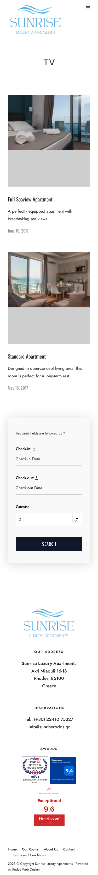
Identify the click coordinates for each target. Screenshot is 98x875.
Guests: (22, 507)
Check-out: (27, 478)
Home (12, 849)
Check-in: (25, 449)
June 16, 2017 (18, 231)
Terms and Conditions (29, 855)
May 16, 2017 (18, 388)
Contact (69, 849)
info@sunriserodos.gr (49, 727)
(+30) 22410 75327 (53, 719)
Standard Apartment (27, 356)
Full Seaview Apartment (30, 199)
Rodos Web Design (26, 869)
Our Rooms (30, 849)
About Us (51, 849)
